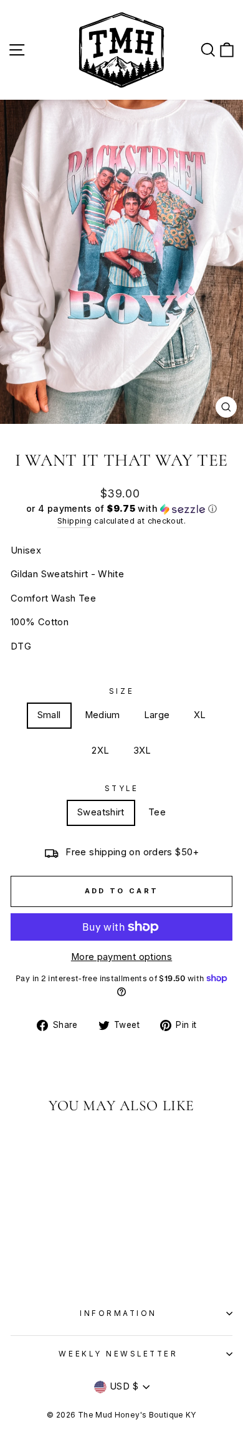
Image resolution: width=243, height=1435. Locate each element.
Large (157, 715)
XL (200, 715)
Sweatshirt (101, 812)
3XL (142, 750)
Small (49, 715)
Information (118, 1313)
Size (121, 691)
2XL (100, 750)
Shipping (74, 521)
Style (122, 788)
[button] (121, 509)
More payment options (121, 956)
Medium (102, 715)
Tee (157, 812)
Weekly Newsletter (118, 1354)
